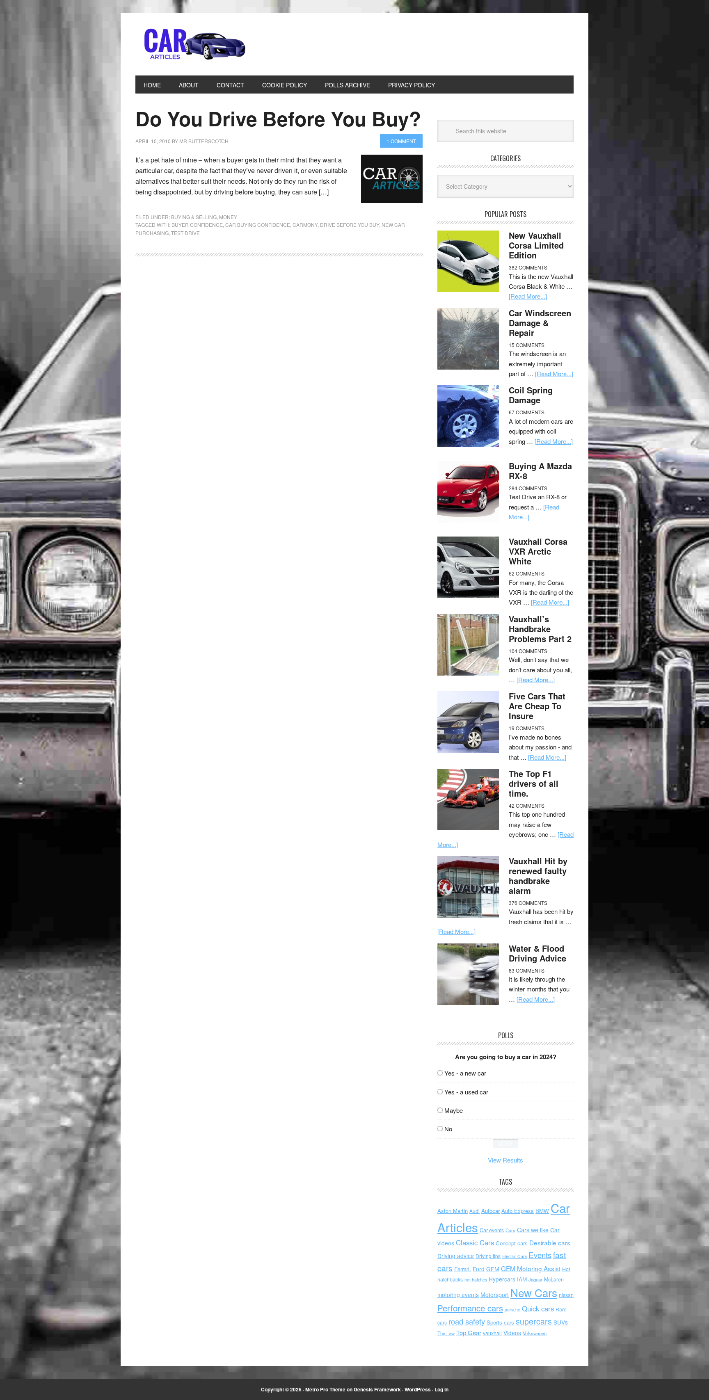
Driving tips (488, 1255)
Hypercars (502, 1279)
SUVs (560, 1322)
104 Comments (528, 650)
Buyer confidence (197, 224)
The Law (446, 1333)
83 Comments (526, 970)
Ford (479, 1269)
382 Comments (528, 267)
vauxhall (492, 1332)
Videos (512, 1333)
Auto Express (517, 1211)
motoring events (458, 1294)
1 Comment (401, 140)
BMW (542, 1211)
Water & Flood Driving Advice (537, 953)
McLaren (554, 1279)
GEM (492, 1269)
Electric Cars (514, 1256)
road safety (466, 1321)
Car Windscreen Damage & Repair (540, 322)
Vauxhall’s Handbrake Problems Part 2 (540, 628)
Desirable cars (549, 1242)
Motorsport (494, 1294)
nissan (566, 1295)
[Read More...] (528, 296)
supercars (534, 1321)
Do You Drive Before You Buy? (278, 118)
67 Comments (526, 412)
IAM (522, 1279)
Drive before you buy (349, 224)
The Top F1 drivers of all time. (533, 783)
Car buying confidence (257, 224)
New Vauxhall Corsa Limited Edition (536, 245)
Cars (510, 1230)
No (448, 1128)
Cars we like (533, 1230)
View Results (505, 1160)
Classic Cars (475, 1242)
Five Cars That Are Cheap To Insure (537, 706)
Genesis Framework (377, 1389)
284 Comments (528, 487)
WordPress (418, 1389)
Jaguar (535, 1279)
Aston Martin (452, 1211)
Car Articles (190, 44)
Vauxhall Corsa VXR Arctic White (538, 551)
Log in (441, 1389)
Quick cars (538, 1308)
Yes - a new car (465, 1073)
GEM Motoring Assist (530, 1268)
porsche (512, 1309)
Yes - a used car (466, 1091)
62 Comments (526, 573)
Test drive (185, 232)
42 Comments (526, 805)
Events (539, 1254)
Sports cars (500, 1322)
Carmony (305, 224)
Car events (492, 1230)
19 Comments (526, 727)
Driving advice (455, 1256)
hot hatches (475, 1279)
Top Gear (468, 1332)
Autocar (490, 1211)
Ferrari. (462, 1269)
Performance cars (470, 1308)
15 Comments (526, 344)
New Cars (533, 1292)
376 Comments (528, 902)
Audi (474, 1210)
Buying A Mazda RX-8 (540, 471)
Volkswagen (535, 1333)
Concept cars (512, 1243)
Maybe (453, 1110)
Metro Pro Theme (325, 1389)
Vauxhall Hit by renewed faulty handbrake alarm (538, 875)
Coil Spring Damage (531, 395)
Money (228, 216)
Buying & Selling (194, 216)
